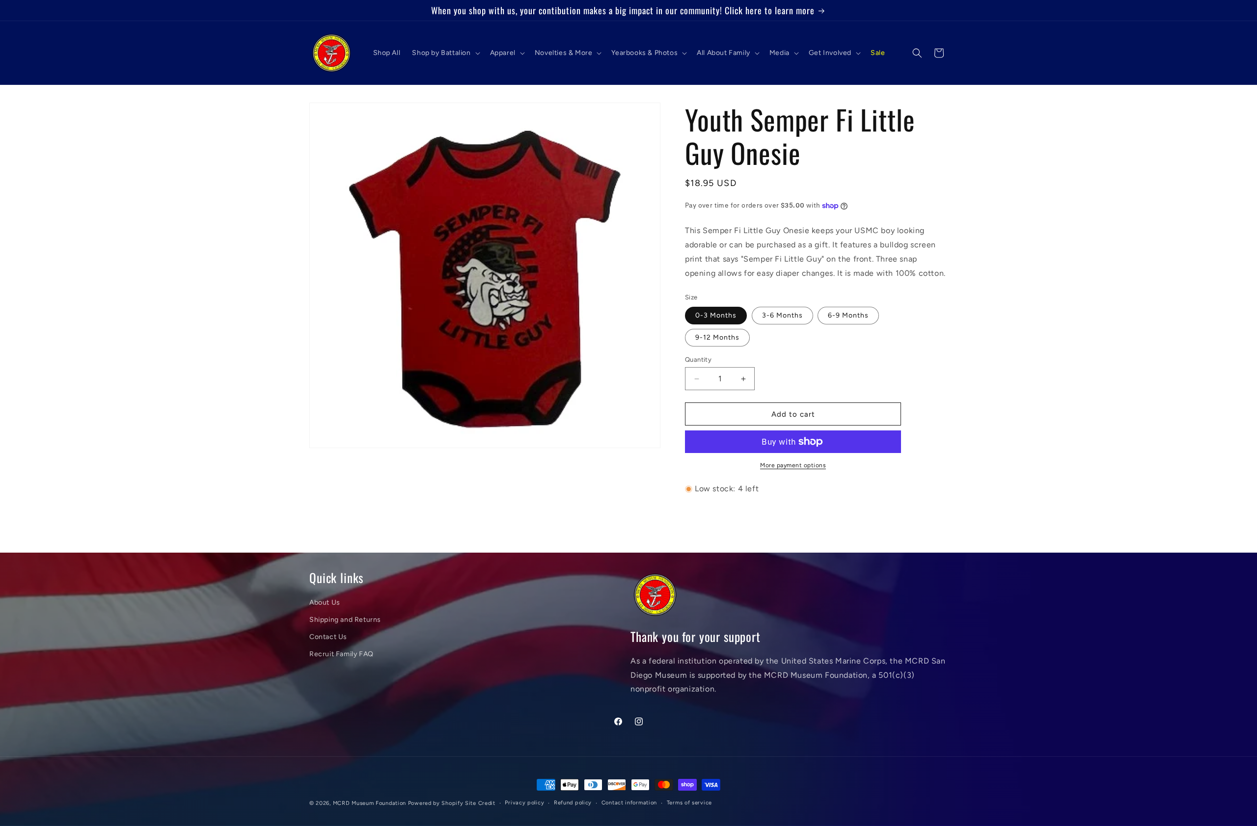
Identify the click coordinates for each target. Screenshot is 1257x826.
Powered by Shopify (436, 803)
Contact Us (328, 637)
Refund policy (573, 802)
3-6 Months (782, 315)
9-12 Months (717, 337)
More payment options (793, 465)
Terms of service (689, 802)
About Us (324, 602)
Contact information (629, 802)
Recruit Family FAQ (341, 654)
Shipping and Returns (345, 619)
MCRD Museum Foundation (369, 803)
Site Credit (480, 803)
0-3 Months (716, 315)
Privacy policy (524, 802)
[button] (445, 53)
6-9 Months (848, 315)
